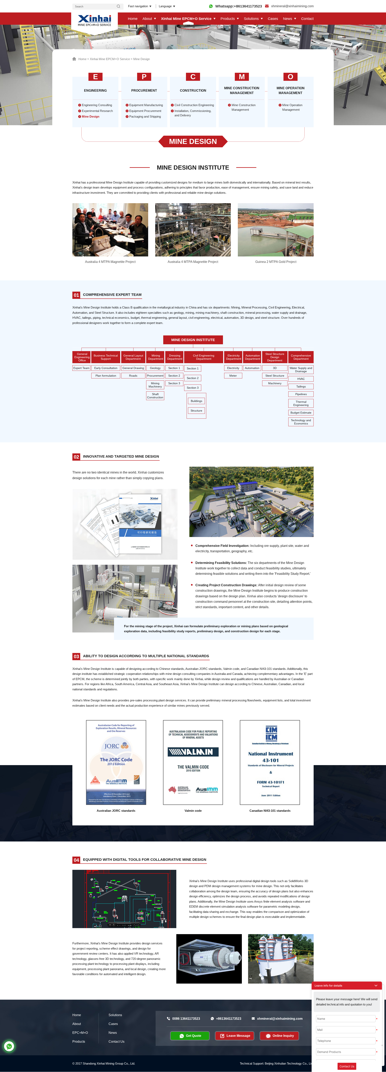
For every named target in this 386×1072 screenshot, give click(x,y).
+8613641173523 (228, 1018)
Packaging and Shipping (145, 116)
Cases (273, 19)
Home (133, 19)
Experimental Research (97, 111)
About (147, 19)
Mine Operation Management (292, 107)
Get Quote (193, 1035)
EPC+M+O (80, 1032)
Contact (307, 19)
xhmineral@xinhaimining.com (292, 6)
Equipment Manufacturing (146, 105)
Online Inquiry (283, 1035)
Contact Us (116, 1041)
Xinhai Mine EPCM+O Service (186, 19)
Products (228, 19)
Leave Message (238, 1035)
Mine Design (141, 59)
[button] (347, 986)
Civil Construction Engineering (194, 105)
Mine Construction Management (244, 107)
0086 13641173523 (186, 1018)
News (287, 19)
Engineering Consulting (97, 105)
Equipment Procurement (145, 111)
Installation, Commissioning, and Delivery (193, 113)
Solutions (251, 19)
